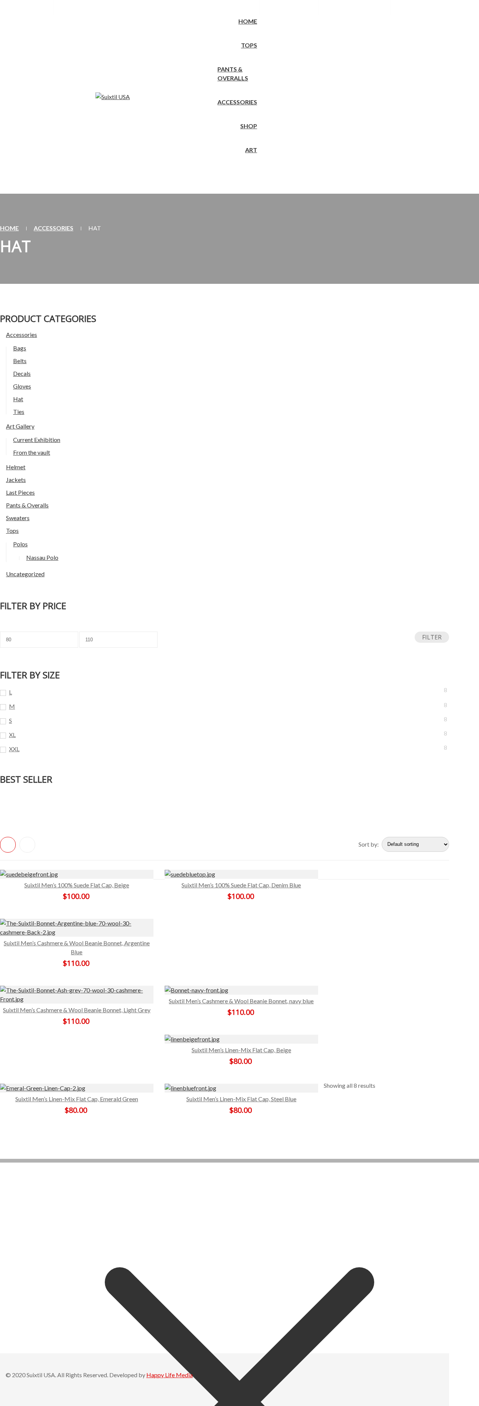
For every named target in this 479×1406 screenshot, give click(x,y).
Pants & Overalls (27, 505)
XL (12, 735)
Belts (20, 360)
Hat (18, 398)
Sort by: (369, 844)
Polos (20, 543)
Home (9, 227)
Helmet (15, 466)
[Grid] (8, 845)
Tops (12, 530)
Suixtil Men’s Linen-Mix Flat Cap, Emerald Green (76, 1098)
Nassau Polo (42, 557)
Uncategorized (25, 573)
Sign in (343, 7)
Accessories (53, 227)
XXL (14, 749)
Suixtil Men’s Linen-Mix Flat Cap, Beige (241, 1049)
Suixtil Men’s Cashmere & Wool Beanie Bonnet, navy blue (241, 1000)
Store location (293, 7)
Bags (19, 348)
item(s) (428, 7)
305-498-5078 (26, 7)
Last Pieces (20, 492)
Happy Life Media (169, 1374)
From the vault (31, 452)
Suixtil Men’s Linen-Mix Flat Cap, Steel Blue (241, 1098)
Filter (432, 637)
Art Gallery (20, 426)
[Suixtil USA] (112, 96)
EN (241, 7)
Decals (22, 373)
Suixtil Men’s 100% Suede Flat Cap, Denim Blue (241, 884)
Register (371, 7)
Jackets (16, 479)
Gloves (22, 386)
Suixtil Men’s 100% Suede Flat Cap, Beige (76, 884)
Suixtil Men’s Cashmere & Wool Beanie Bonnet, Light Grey (76, 1009)
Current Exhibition (36, 439)
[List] (27, 845)
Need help (82, 7)
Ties (18, 411)
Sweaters (18, 517)
